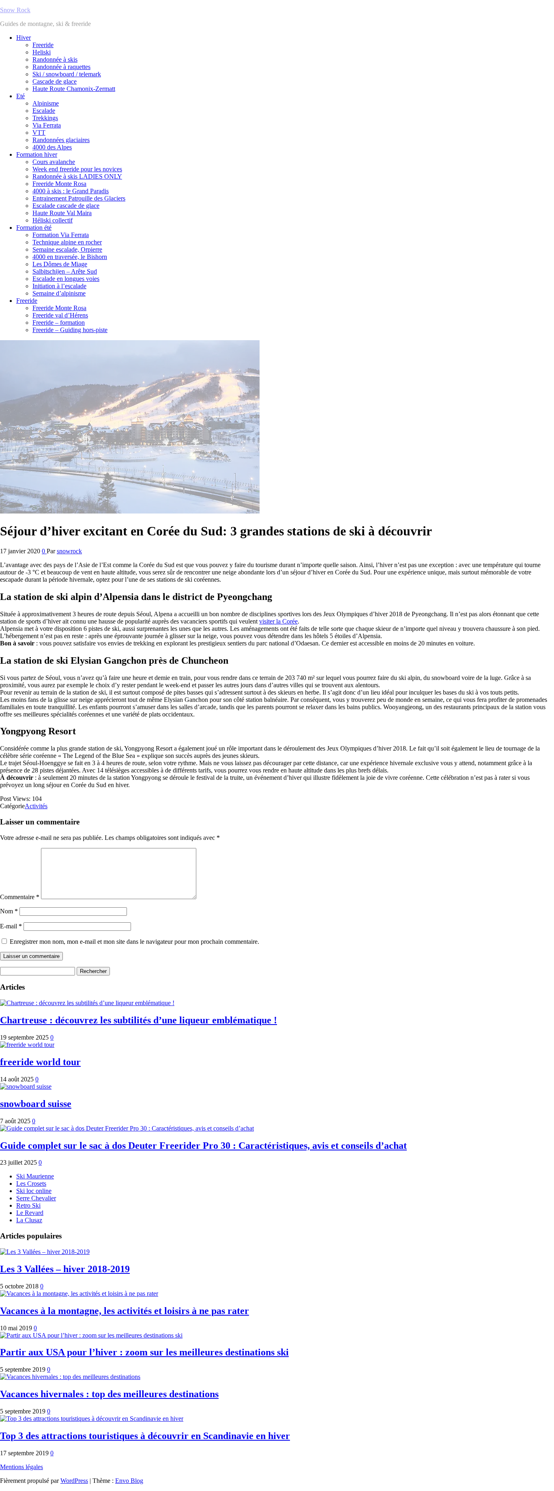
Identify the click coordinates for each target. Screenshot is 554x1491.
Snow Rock (15, 9)
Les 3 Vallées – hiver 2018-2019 (65, 1269)
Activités (36, 806)
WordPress (74, 1480)
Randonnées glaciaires (61, 139)
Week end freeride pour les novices (77, 169)
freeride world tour (40, 1062)
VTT (38, 132)
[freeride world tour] (27, 1044)
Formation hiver (36, 154)
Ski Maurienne (35, 1176)
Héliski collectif (52, 220)
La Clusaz (29, 1220)
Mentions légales (21, 1466)
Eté (20, 96)
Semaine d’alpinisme (59, 293)
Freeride (43, 44)
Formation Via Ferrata (60, 234)
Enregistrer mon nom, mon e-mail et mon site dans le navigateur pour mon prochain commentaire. (134, 941)
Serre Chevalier (36, 1198)
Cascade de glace (54, 81)
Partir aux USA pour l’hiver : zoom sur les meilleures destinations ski (144, 1352)
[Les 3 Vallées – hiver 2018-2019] (45, 1251)
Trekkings (45, 117)
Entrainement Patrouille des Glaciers (78, 198)
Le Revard (29, 1212)
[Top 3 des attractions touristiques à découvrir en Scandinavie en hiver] (91, 1418)
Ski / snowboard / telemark (66, 74)
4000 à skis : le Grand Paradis (70, 191)
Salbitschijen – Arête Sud (64, 271)
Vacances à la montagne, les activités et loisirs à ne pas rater (124, 1310)
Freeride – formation (58, 322)
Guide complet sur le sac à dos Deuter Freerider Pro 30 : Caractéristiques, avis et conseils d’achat (203, 1145)
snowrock (69, 551)
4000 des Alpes (52, 147)
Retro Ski (28, 1205)
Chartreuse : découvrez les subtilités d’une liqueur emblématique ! (138, 1020)
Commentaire (19, 896)
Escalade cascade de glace (65, 205)
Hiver (23, 37)
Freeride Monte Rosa (59, 183)
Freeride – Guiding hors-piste (69, 329)
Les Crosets (31, 1183)
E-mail (11, 926)
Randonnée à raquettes (61, 66)
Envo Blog (129, 1480)
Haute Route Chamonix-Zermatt (73, 88)
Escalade (43, 110)
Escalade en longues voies (65, 278)
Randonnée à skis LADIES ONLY (77, 176)
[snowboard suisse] (26, 1086)
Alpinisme (45, 103)
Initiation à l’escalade (59, 286)
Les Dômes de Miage (59, 264)
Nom (9, 911)
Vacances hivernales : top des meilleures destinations (109, 1394)
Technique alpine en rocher (67, 242)
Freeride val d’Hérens (60, 315)
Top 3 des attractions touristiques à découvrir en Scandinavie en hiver (145, 1436)
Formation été (34, 227)
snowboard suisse (35, 1103)
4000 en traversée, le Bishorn (69, 256)
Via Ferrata (46, 125)
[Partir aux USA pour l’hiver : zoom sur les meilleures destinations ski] (91, 1335)
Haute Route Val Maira (62, 212)
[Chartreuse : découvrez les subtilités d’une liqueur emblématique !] (87, 1002)
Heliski (41, 52)
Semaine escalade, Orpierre (67, 249)
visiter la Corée (278, 621)
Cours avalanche (53, 161)
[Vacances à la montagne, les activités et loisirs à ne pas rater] (79, 1293)
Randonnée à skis (54, 59)
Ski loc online (34, 1190)
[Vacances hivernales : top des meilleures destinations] (70, 1376)
